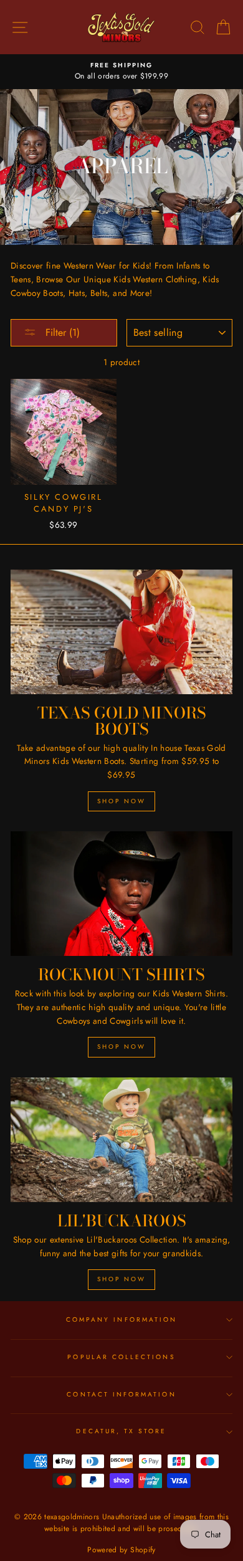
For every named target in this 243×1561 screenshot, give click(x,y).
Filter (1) (61, 332)
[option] (121, 71)
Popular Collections (121, 1357)
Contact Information (121, 1394)
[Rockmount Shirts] (121, 893)
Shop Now (121, 801)
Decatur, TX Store (121, 1431)
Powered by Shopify (121, 1549)
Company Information (121, 1319)
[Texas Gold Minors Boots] (121, 632)
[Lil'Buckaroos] (121, 1139)
